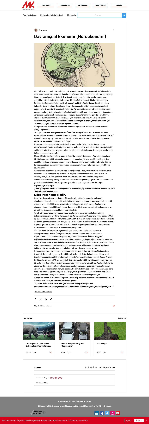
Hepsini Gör (122, 318)
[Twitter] (107, 413)
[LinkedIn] (96, 413)
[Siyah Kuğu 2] (110, 331)
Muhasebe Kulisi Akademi (51, 15)
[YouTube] (118, 413)
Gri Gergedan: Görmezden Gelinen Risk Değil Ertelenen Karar (38, 344)
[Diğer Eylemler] (113, 30)
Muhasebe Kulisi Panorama (43, 292)
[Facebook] (102, 413)
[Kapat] (146, 420)
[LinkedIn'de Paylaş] (46, 299)
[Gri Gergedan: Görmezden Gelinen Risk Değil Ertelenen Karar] (39, 331)
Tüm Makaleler (29, 15)
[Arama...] (124, 15)
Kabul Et (139, 420)
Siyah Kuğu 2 (102, 343)
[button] (100, 5)
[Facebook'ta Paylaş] (35, 299)
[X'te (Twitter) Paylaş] (40, 299)
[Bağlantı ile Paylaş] (51, 299)
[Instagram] (112, 413)
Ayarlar (128, 420)
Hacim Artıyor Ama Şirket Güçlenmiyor (72, 344)
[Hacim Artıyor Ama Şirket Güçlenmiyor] (74, 331)
